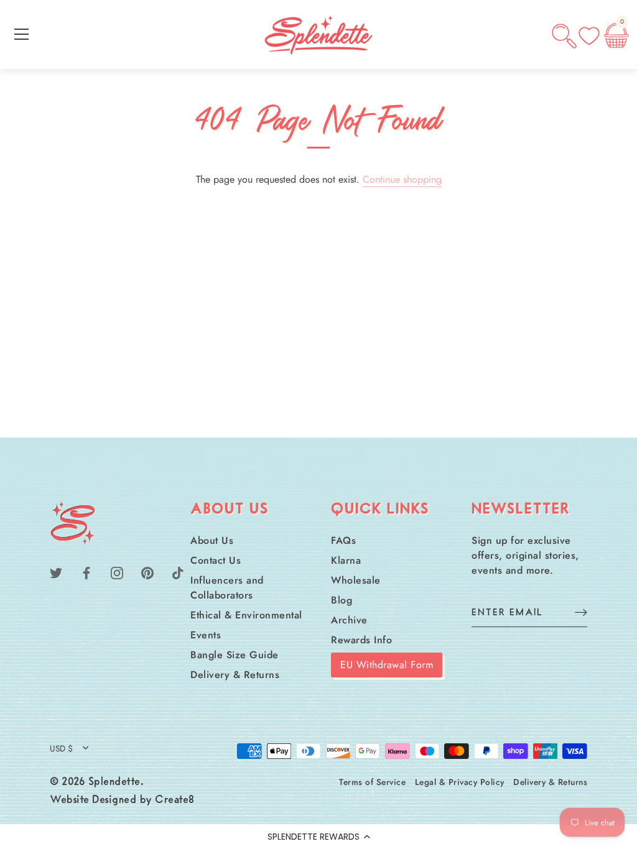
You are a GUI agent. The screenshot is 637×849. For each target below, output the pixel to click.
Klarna (346, 560)
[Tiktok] (178, 572)
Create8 (175, 800)
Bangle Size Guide (234, 655)
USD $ (61, 748)
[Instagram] (117, 572)
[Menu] (21, 34)
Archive (349, 620)
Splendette (114, 782)
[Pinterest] (147, 572)
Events (205, 635)
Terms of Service (372, 782)
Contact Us (215, 560)
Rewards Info (361, 640)
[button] (318, 836)
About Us (211, 540)
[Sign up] (581, 611)
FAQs (343, 540)
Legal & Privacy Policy (459, 782)
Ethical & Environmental (246, 615)
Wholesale (356, 580)
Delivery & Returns (234, 675)
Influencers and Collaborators (227, 587)
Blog (341, 600)
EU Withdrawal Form (386, 665)
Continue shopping (402, 179)
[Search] (564, 36)
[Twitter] (56, 572)
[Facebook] (86, 572)
